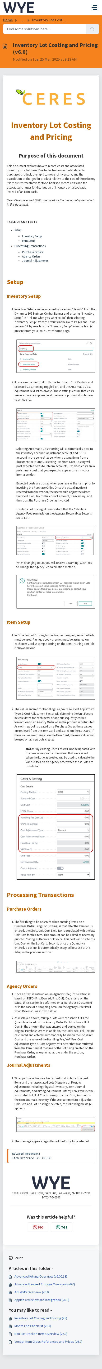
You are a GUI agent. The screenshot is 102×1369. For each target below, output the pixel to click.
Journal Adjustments (35, 261)
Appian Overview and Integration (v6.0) (41, 1300)
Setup (18, 230)
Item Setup (29, 241)
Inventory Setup (32, 236)
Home (8, 20)
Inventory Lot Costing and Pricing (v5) (40, 1318)
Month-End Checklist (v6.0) (32, 1326)
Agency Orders (31, 256)
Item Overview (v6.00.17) (32, 1158)
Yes (64, 1227)
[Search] (92, 29)
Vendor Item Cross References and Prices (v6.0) (48, 1341)
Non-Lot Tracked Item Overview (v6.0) (40, 1334)
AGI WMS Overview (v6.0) (32, 1292)
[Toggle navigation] (94, 7)
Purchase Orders (32, 252)
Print (18, 1258)
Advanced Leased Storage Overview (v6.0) (44, 1284)
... (22, 20)
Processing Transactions (30, 246)
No (40, 1227)
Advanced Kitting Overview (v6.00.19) (40, 1276)
